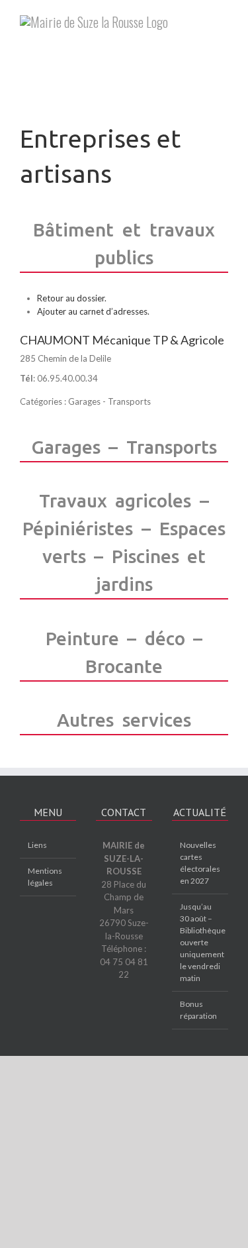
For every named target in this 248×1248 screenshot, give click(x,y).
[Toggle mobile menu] (223, 20)
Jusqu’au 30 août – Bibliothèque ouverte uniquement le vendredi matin (201, 942)
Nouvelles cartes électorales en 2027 (200, 863)
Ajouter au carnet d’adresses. (93, 311)
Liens (37, 845)
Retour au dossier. (71, 298)
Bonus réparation (198, 1010)
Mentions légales (45, 877)
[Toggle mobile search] (223, 34)
